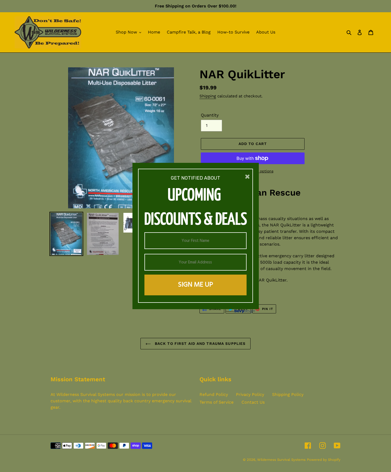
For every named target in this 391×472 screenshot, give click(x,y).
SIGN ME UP (195, 284)
